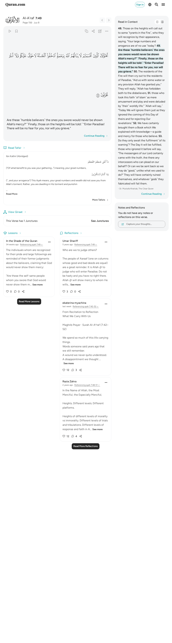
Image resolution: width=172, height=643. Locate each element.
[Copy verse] (86, 31)
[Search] (156, 4)
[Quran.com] (15, 4)
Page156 (27, 22)
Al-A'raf (28, 18)
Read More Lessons (29, 301)
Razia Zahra (69, 381)
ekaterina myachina (74, 302)
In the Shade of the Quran (21, 240)
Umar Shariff (70, 240)
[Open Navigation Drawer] (163, 4)
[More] (107, 31)
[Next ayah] (108, 20)
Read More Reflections (85, 446)
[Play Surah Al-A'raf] (10, 31)
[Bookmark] (16, 31)
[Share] (93, 31)
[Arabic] (157, 22)
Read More (11, 194)
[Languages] (149, 4)
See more (37, 284)
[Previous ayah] (102, 20)
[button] (104, 55)
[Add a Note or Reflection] (100, 31)
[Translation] (162, 22)
